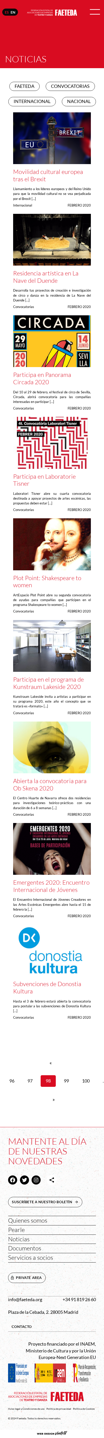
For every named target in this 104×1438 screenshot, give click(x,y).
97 (30, 1081)
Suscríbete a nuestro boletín (47, 1202)
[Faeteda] (52, 12)
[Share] (52, 1180)
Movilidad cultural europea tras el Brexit (48, 175)
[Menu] (95, 12)
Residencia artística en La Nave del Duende (46, 277)
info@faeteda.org (25, 1299)
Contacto (22, 1326)
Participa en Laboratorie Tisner (44, 480)
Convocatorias (23, 307)
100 (86, 1081)
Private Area (29, 1277)
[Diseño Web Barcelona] (52, 1433)
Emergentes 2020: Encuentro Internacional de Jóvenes (51, 886)
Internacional (22, 205)
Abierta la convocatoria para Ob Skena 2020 (50, 784)
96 (11, 1081)
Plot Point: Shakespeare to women (47, 581)
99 (66, 1081)
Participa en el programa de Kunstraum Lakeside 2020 (48, 683)
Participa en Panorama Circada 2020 (42, 378)
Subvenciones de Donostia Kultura (47, 987)
